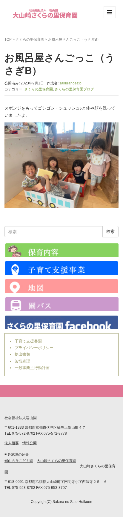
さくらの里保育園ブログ (74, 89)
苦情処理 (22, 361)
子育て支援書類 (28, 341)
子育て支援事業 (61, 268)
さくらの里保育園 (30, 39)
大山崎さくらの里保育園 (56, 461)
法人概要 (11, 443)
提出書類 (22, 354)
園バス (61, 304)
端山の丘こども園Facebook (61, 322)
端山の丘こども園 (18, 461)
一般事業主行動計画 (32, 368)
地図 (61, 286)
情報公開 (29, 443)
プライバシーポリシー (34, 347)
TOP (8, 39)
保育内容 (61, 250)
